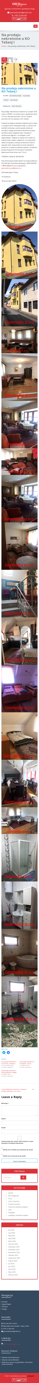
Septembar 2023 (14, 1258)
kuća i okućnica (16, 106)
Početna (5, 1307)
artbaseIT (30, 1376)
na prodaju (26, 96)
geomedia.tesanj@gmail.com (11, 168)
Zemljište (11, 1212)
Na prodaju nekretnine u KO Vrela (17, 1090)
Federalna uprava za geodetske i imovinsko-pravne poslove (17, 1363)
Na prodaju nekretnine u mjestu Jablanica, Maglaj (8, 1071)
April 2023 (11, 1269)
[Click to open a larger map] (10, 1344)
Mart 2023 (12, 1272)
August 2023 (12, 1261)
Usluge (4, 1309)
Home (3, 46)
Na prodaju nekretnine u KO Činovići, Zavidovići (8, 1062)
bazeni (10, 1193)
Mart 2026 (12, 1241)
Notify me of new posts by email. (14, 1156)
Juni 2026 (11, 1233)
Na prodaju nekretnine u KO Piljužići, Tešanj (27, 1062)
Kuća (10, 1198)
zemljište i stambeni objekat (18, 1215)
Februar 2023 (13, 1275)
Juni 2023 (11, 1266)
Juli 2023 (11, 1264)
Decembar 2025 (13, 1247)
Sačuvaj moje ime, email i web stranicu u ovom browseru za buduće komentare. (17, 1142)
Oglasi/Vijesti (6, 1304)
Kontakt (4, 1302)
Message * (5, 1103)
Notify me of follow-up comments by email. (18, 1150)
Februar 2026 (13, 1244)
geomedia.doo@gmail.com (21, 12)
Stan (10, 1210)
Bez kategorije (13, 1196)
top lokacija (14, 100)
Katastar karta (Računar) (10, 1357)
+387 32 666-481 (20, 15)
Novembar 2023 (14, 1252)
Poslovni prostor (14, 1204)
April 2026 (11, 1238)
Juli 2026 (11, 1230)
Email (3, 1128)
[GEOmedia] (19, 4)
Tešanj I (6, 100)
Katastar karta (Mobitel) (10, 1360)
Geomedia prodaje (15, 96)
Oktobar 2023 (13, 1255)
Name (3, 1119)
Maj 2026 (11, 1236)
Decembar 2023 (13, 1250)
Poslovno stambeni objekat (18, 1207)
